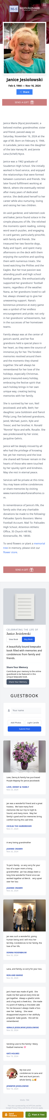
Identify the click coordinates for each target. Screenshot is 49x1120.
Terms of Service (32, 1108)
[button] (24, 756)
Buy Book (28, 639)
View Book (13, 639)
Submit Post (24, 729)
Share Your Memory (18, 682)
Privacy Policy (17, 1108)
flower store (10, 552)
